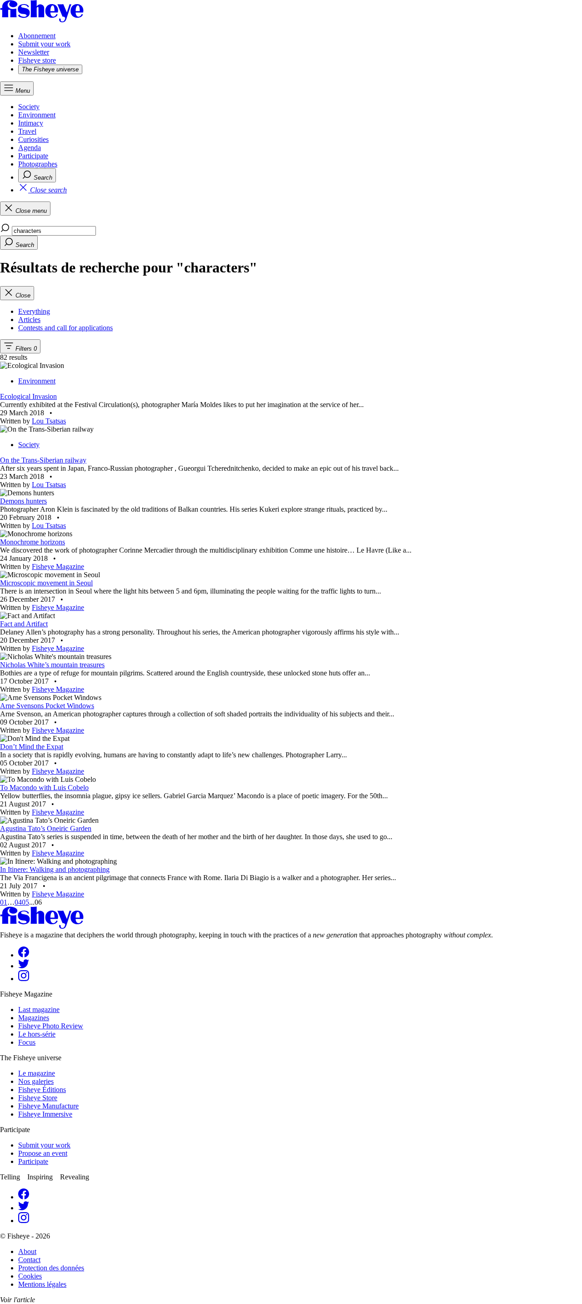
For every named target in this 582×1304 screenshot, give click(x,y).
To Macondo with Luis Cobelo (44, 787)
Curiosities (33, 139)
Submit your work (44, 44)
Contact (29, 1260)
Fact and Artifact (24, 624)
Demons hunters (23, 501)
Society (29, 107)
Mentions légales (42, 1284)
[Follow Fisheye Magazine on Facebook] (23, 955)
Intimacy (30, 123)
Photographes (37, 164)
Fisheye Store (37, 1098)
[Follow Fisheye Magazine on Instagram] (23, 978)
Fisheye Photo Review (50, 1026)
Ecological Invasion (28, 396)
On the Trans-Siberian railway (43, 460)
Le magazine (36, 1073)
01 (3, 902)
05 (25, 902)
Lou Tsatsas (49, 421)
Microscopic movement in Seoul (46, 583)
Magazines (33, 1018)
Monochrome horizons (32, 542)
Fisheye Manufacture (48, 1106)
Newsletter (33, 52)
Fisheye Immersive (45, 1114)
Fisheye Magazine (58, 566)
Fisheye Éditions (42, 1089)
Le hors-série (36, 1034)
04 (18, 902)
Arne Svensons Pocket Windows (47, 706)
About (27, 1251)
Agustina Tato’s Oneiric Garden (45, 828)
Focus (26, 1042)
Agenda (29, 147)
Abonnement (36, 36)
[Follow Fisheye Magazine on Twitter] (23, 966)
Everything (34, 311)
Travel (27, 131)
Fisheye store (37, 60)
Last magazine (39, 1009)
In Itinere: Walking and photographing (55, 869)
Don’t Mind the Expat (31, 746)
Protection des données (51, 1268)
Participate (33, 156)
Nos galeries (36, 1081)
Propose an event (42, 1153)
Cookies (30, 1276)
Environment (36, 115)
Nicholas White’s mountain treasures (52, 665)
